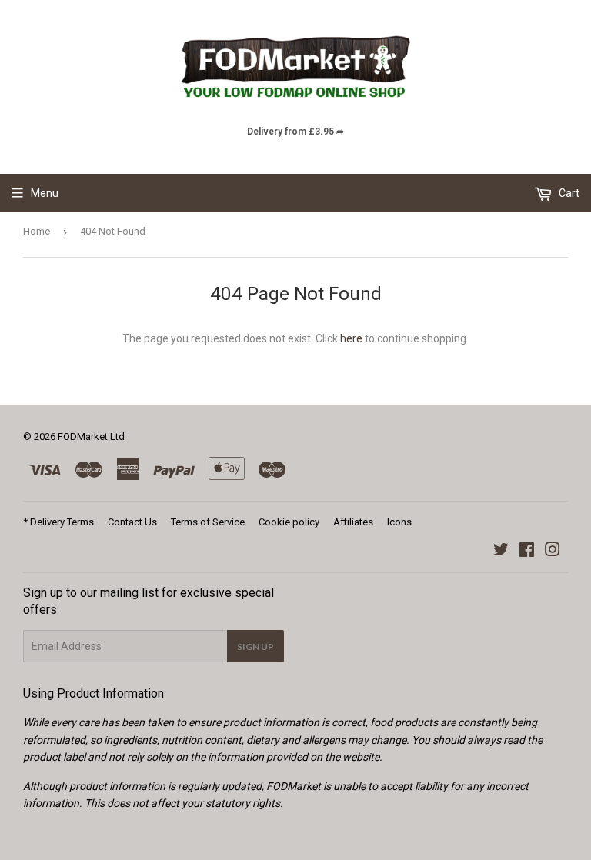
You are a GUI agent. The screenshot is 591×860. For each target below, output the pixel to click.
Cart (567, 193)
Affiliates (353, 522)
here (351, 338)
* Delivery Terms (58, 522)
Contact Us (132, 522)
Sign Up (255, 646)
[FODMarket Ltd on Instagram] (552, 551)
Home (36, 231)
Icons (399, 522)
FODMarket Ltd (91, 436)
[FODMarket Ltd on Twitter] (501, 551)
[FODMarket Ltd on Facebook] (527, 551)
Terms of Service (208, 522)
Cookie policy (289, 522)
